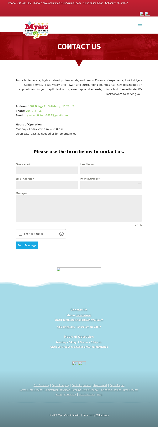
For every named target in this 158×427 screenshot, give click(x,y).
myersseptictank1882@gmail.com (62, 3)
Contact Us (70, 394)
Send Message (27, 245)
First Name (23, 164)
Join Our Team (87, 394)
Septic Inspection (81, 385)
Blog (99, 394)
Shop (59, 394)
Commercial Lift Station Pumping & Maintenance (72, 390)
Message (22, 193)
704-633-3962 (24, 3)
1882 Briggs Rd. (66, 327)
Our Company (41, 385)
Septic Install (100, 385)
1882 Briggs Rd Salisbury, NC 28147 (51, 106)
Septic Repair (117, 385)
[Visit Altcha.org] (61, 234)
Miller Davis (102, 415)
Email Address (25, 178)
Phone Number (90, 178)
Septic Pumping (60, 385)
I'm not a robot (33, 233)
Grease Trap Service (31, 390)
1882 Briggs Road (93, 3)
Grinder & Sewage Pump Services (119, 390)
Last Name (87, 164)
